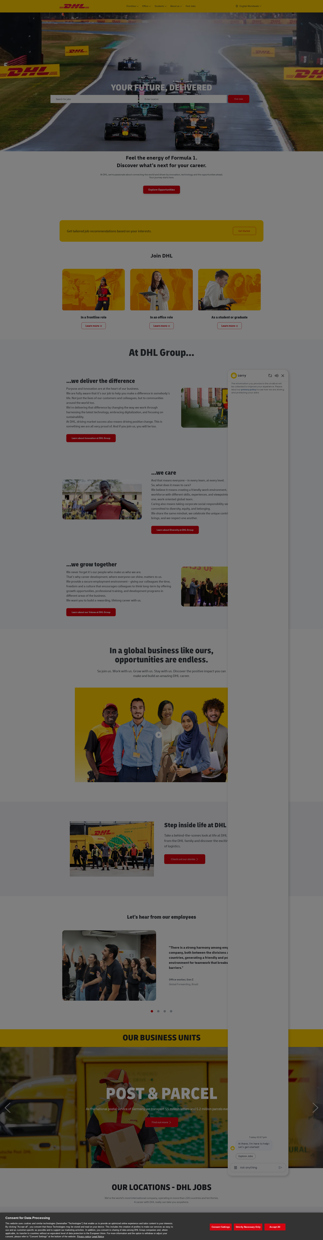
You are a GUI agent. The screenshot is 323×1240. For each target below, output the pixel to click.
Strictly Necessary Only (248, 1227)
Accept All (275, 1227)
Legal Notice (98, 1236)
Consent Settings (221, 1227)
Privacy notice (84, 1236)
